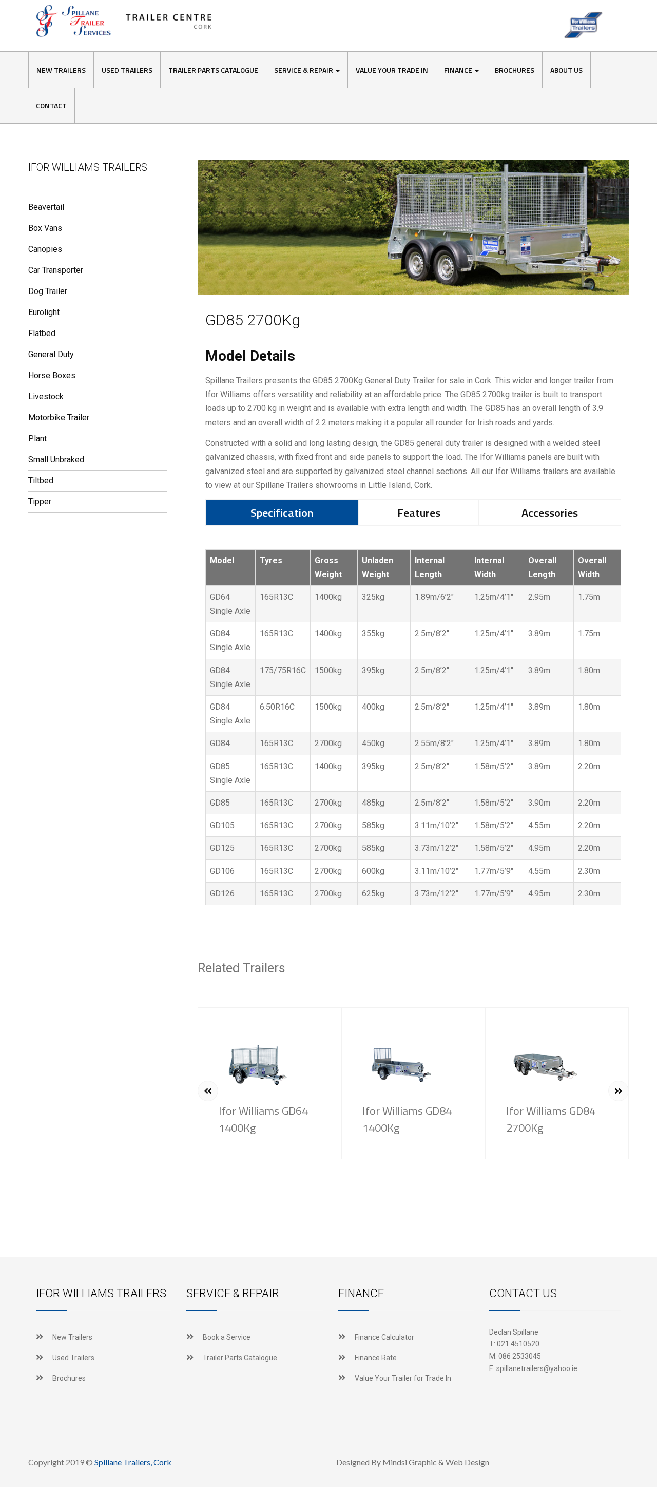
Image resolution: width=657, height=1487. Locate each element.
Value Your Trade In (392, 70)
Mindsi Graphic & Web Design (435, 1462)
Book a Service (226, 1337)
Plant (37, 438)
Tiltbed (40, 480)
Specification (282, 512)
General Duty (51, 354)
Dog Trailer (47, 291)
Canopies (45, 249)
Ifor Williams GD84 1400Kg (407, 1119)
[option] (269, 1083)
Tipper (39, 501)
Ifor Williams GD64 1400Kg (263, 1119)
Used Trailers (127, 70)
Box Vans (45, 228)
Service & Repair (304, 70)
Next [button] (618, 1091)
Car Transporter (55, 270)
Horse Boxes (51, 375)
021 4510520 (518, 1344)
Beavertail (46, 207)
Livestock (46, 396)
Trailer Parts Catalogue (213, 70)
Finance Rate (376, 1358)
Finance (459, 70)
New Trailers (61, 70)
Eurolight (44, 312)
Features (418, 512)
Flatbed (41, 333)
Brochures (514, 70)
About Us (566, 70)
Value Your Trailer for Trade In (403, 1378)
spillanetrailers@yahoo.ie (536, 1368)
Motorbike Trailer (58, 417)
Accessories (549, 512)
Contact (51, 105)
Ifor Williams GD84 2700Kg (550, 1119)
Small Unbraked (56, 459)
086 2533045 (519, 1356)
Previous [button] (208, 1091)
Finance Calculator (384, 1337)
